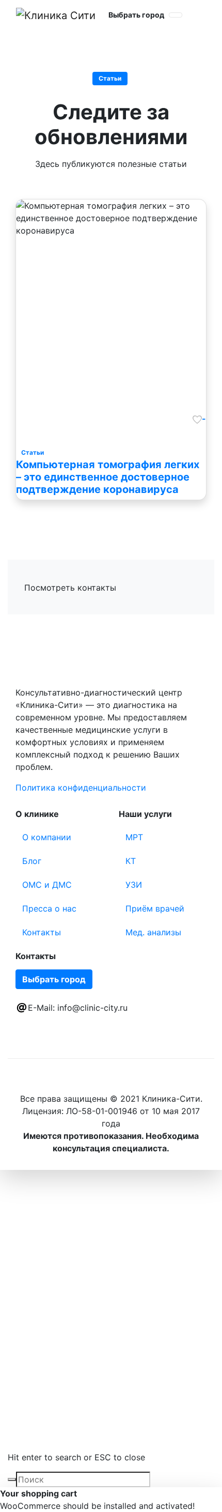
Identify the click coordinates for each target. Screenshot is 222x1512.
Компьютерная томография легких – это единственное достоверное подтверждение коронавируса (107, 477)
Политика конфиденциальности (80, 787)
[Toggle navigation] (175, 15)
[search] (12, 1479)
